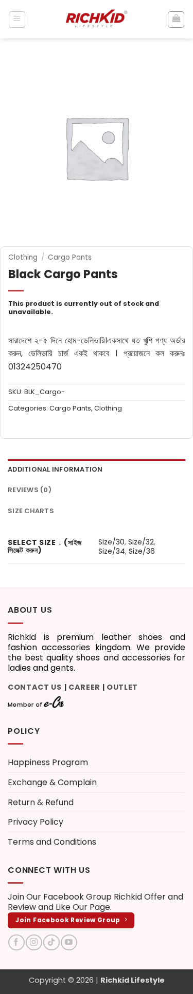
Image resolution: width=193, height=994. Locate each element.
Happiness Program (48, 762)
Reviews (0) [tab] (29, 489)
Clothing (23, 257)
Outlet (122, 687)
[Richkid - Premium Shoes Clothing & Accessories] (96, 19)
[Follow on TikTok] (51, 942)
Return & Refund (41, 802)
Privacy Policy (35, 822)
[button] (17, 19)
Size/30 (111, 542)
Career (84, 687)
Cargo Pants (70, 257)
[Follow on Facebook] (16, 942)
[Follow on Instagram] (34, 942)
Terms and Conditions (52, 842)
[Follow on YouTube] (69, 942)
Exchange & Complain (52, 782)
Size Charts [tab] (31, 510)
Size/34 (111, 551)
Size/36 (142, 551)
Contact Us (35, 687)
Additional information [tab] (55, 469)
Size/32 (141, 542)
